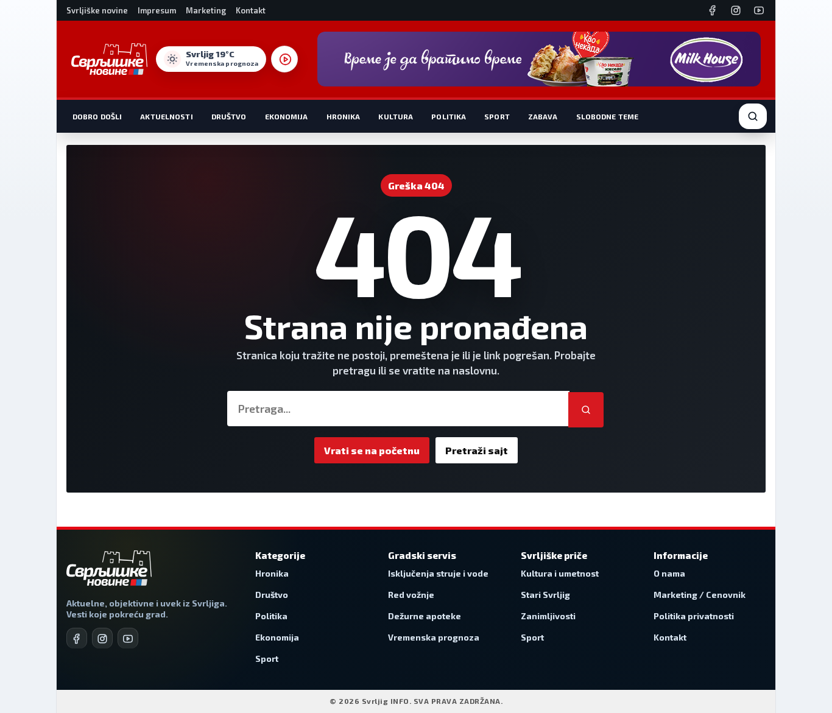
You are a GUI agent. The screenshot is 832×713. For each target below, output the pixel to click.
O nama (669, 573)
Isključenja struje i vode (438, 573)
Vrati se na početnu (372, 450)
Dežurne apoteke (424, 616)
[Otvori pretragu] (753, 116)
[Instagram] (735, 10)
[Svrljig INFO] (109, 59)
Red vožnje (411, 594)
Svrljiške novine (97, 10)
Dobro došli (97, 116)
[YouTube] (759, 10)
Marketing (206, 10)
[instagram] (102, 638)
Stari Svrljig (545, 594)
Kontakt (251, 10)
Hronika (343, 116)
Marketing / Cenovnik (700, 594)
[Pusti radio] (284, 59)
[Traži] (586, 409)
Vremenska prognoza (433, 637)
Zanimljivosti (548, 616)
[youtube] (128, 638)
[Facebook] (712, 10)
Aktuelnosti (166, 116)
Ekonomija (286, 116)
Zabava (543, 116)
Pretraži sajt (476, 450)
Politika (448, 116)
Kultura (395, 116)
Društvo (229, 116)
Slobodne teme (607, 116)
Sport (497, 116)
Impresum (157, 10)
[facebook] (76, 638)
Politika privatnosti (694, 616)
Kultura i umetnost (560, 573)
